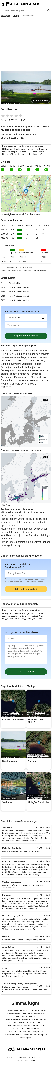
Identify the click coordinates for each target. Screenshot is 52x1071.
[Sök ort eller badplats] (48, 10)
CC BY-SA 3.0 (15, 103)
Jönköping (5, 15)
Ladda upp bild (40, 100)
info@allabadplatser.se (36, 1057)
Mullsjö (16, 15)
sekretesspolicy (29, 1061)
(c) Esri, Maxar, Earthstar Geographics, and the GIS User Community (12, 714)
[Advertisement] (26, 44)
